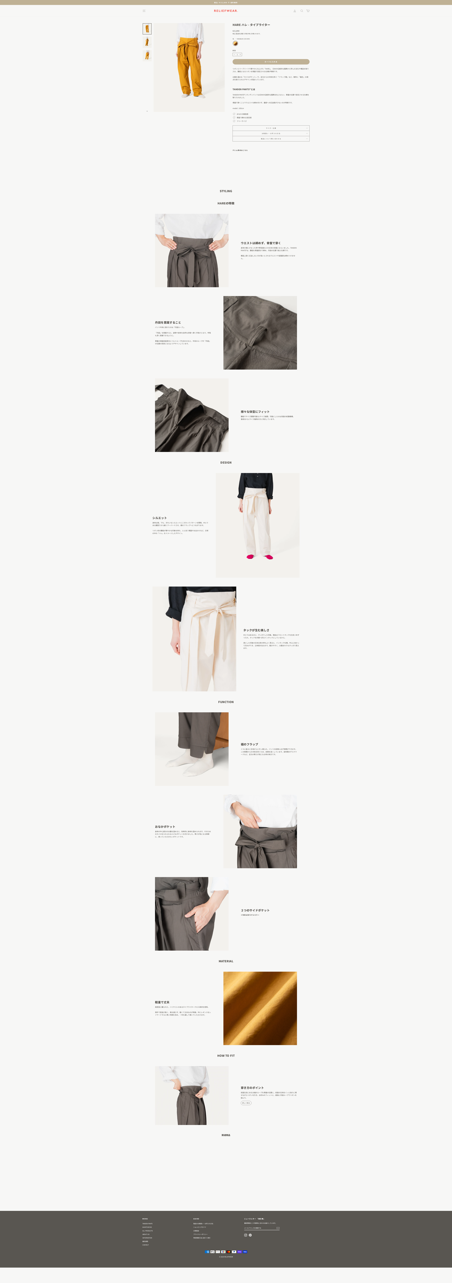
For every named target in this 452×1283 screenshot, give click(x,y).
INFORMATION (147, 1238)
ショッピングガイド (199, 1227)
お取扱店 (196, 1231)
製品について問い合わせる (271, 139)
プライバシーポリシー (200, 1234)
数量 (234, 50)
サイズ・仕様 (271, 128)
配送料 (238, 34)
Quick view (162, 1190)
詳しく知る (246, 1103)
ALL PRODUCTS (147, 1231)
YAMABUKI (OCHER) (235, 43)
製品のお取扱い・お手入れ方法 (203, 1224)
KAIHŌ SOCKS (147, 1227)
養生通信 (145, 1241)
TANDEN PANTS (147, 1224)
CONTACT (145, 1245)
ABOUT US (145, 1234)
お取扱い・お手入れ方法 (271, 133)
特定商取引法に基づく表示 (201, 1238)
